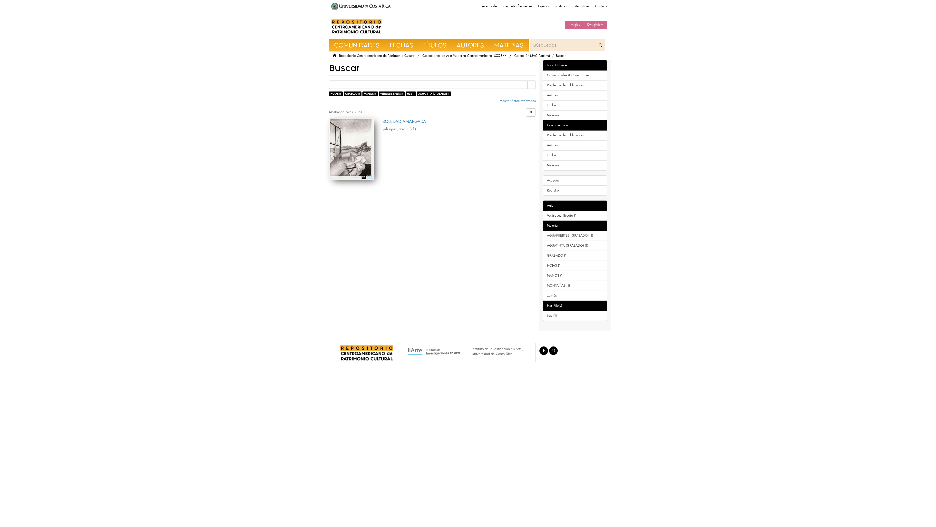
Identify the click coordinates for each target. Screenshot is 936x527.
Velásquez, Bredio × (391, 94)
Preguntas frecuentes (517, 6)
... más (552, 295)
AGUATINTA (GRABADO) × (433, 94)
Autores (552, 95)
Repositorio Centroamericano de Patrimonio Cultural (377, 55)
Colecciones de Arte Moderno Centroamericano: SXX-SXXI (464, 55)
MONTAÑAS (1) (558, 285)
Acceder (553, 180)
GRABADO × (352, 94)
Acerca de (489, 6)
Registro (595, 25)
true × (410, 94)
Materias (553, 115)
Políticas (561, 6)
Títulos (551, 105)
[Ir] (600, 45)
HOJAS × (336, 94)
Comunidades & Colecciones (568, 75)
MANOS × (370, 94)
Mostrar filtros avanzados (518, 101)
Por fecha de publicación (565, 85)
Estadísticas (581, 6)
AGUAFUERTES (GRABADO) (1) (570, 235)
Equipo (543, 6)
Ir (532, 84)
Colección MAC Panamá (532, 55)
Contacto (601, 6)
